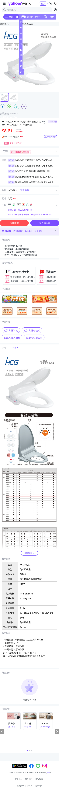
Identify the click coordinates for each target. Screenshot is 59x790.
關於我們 (28, 779)
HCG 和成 (13, 190)
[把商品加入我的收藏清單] (43, 122)
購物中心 (4, 24)
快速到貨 (21, 34)
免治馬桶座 (27, 24)
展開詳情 (28, 553)
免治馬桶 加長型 (34, 337)
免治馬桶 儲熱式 (32, 330)
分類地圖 (39, 785)
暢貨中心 (21, 28)
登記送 (21, 23)
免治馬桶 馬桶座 (12, 337)
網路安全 (20, 785)
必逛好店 (21, 50)
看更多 (21, 72)
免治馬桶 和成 (11, 330)
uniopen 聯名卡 (32, 16)
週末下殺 (21, 56)
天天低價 (21, 39)
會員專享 (21, 61)
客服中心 (18, 779)
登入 (43, 3)
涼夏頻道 (21, 45)
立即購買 (14, 223)
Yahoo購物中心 (19, 4)
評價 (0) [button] (15, 348)
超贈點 (50, 16)
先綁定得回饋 (50, 136)
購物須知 (39, 779)
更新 (48, 772)
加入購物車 (44, 223)
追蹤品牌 (24, 190)
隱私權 (29, 785)
